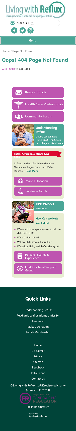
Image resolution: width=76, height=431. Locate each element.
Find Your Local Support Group (40, 269)
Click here (8, 68)
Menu (32, 40)
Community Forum (38, 116)
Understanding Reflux (46, 130)
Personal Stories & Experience (37, 256)
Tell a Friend (38, 373)
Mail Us (22, 23)
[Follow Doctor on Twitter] (23, 30)
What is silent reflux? (28, 238)
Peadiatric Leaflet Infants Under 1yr (38, 315)
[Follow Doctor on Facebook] (14, 30)
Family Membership (38, 332)
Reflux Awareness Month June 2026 (31, 155)
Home (6, 51)
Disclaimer (38, 351)
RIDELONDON (45, 204)
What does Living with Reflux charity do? (38, 246)
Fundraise (38, 321)
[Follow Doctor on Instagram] (30, 30)
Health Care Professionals (44, 104)
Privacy (38, 356)
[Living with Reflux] (36, 9)
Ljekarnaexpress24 (38, 407)
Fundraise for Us (36, 191)
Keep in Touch (35, 92)
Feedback (38, 367)
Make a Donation (37, 181)
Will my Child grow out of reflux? (34, 242)
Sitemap (38, 362)
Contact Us (38, 378)
